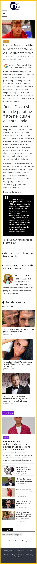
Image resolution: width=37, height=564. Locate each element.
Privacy (24, 541)
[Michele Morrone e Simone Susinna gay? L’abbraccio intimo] (18, 311)
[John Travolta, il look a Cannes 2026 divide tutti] (8, 478)
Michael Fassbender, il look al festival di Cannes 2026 (24, 503)
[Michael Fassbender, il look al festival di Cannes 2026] (8, 500)
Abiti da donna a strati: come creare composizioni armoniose (25, 492)
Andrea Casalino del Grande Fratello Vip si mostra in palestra (17, 266)
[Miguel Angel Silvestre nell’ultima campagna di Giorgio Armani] (8, 467)
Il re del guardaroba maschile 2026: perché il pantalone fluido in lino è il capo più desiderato (24, 516)
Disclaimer (18, 541)
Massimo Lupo (22, 56)
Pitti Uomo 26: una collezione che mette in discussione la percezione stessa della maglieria (16, 445)
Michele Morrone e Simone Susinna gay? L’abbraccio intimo (18, 330)
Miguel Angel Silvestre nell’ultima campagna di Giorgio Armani (24, 469)
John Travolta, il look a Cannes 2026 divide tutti (24, 480)
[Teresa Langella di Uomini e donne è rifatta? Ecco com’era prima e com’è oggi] (17, 340)
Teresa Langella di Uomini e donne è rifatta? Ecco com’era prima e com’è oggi (18, 364)
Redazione (5, 541)
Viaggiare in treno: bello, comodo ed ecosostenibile (18, 254)
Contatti (11, 541)
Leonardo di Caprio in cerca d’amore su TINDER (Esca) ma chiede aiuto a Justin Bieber (15, 398)
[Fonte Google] (18, 66)
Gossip (6, 41)
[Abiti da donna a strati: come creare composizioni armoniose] (8, 489)
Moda (6, 437)
